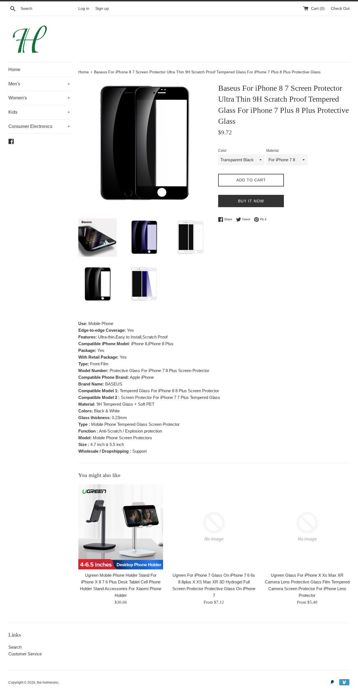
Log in (83, 8)
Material (272, 151)
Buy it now (251, 201)
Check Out (340, 8)
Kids (39, 112)
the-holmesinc (47, 682)
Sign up (102, 8)
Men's (39, 83)
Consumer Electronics (39, 126)
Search (15, 647)
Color (222, 151)
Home (14, 69)
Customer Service (25, 653)
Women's (39, 97)
